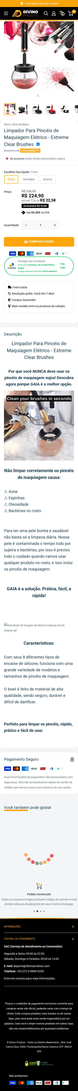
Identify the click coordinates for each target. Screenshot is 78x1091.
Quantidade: (11, 225)
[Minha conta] (54, 13)
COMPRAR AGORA (41, 242)
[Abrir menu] (6, 13)
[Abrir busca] (46, 13)
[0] (70, 13)
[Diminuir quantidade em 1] (26, 225)
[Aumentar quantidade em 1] (54, 225)
